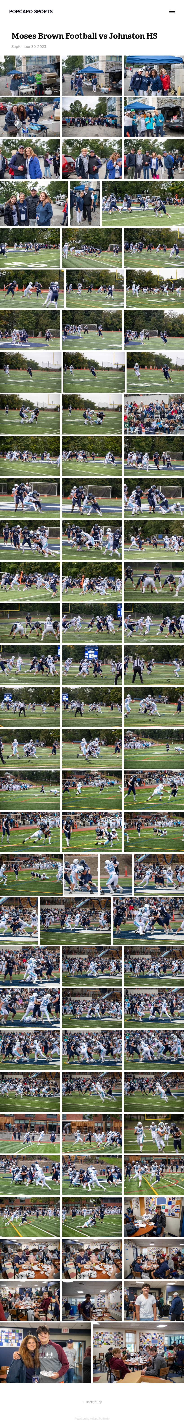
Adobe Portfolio (100, 1418)
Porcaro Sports (31, 11)
